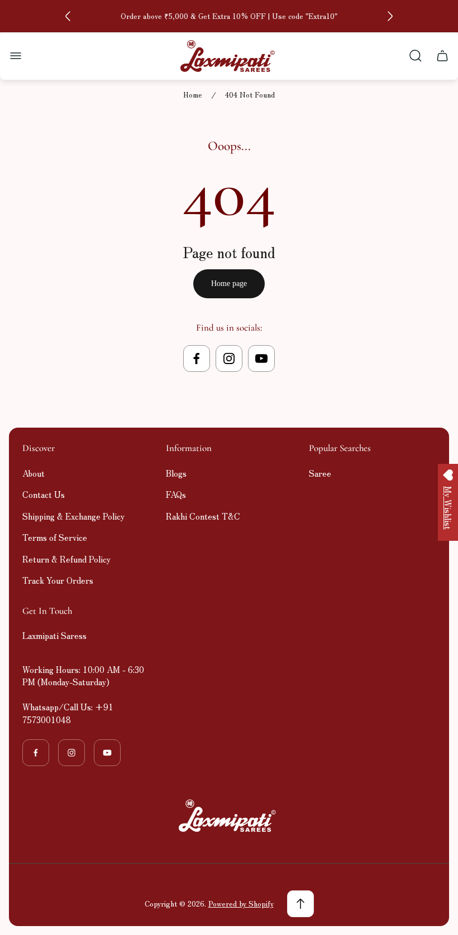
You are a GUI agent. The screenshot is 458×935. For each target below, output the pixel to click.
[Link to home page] (229, 816)
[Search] (415, 55)
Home (192, 95)
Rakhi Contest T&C (203, 516)
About (33, 473)
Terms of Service (54, 537)
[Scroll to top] (300, 903)
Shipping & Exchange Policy (73, 516)
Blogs (176, 473)
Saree (320, 473)
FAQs (176, 494)
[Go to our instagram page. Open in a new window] (229, 358)
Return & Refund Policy (66, 559)
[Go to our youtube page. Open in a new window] (261, 358)
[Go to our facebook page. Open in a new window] (196, 358)
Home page (229, 283)
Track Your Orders (57, 580)
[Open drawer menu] (15, 56)
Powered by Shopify (241, 903)
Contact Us (43, 494)
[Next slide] (390, 16)
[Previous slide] (68, 16)
